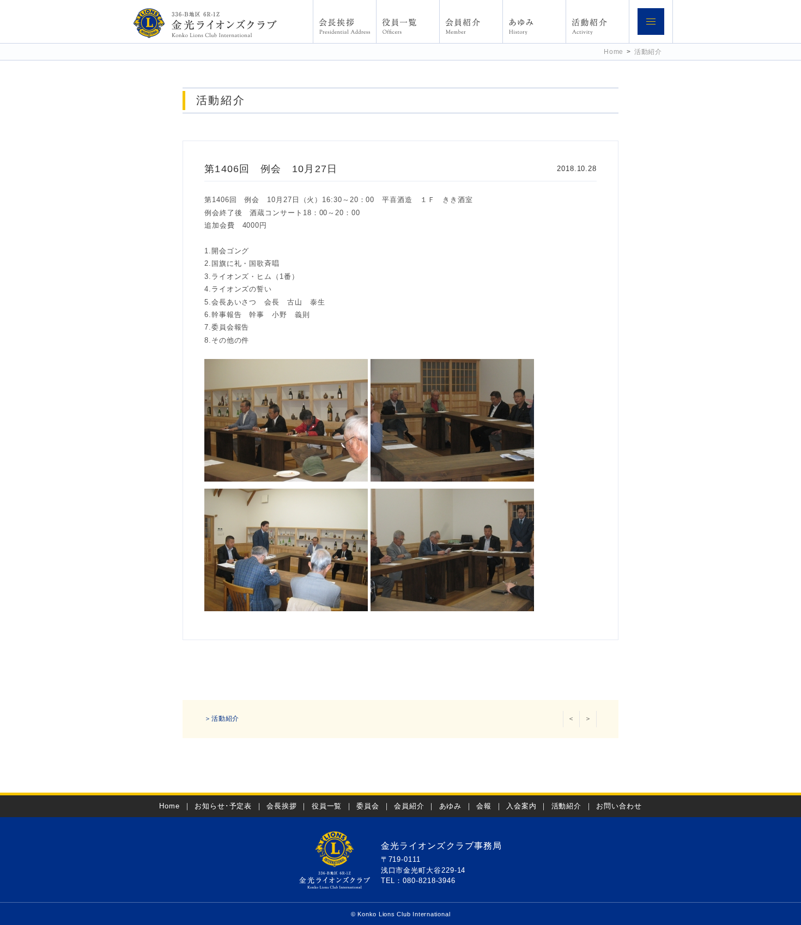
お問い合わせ (618, 806)
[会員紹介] (471, 21)
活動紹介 (648, 51)
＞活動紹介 (221, 718)
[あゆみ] (534, 21)
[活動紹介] (597, 21)
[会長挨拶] (345, 21)
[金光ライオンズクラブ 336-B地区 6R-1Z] (205, 23)
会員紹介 (409, 806)
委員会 (367, 806)
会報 (483, 806)
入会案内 (521, 806)
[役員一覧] (408, 21)
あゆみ (450, 806)
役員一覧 (327, 806)
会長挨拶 (281, 806)
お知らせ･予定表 (223, 806)
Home (613, 51)
